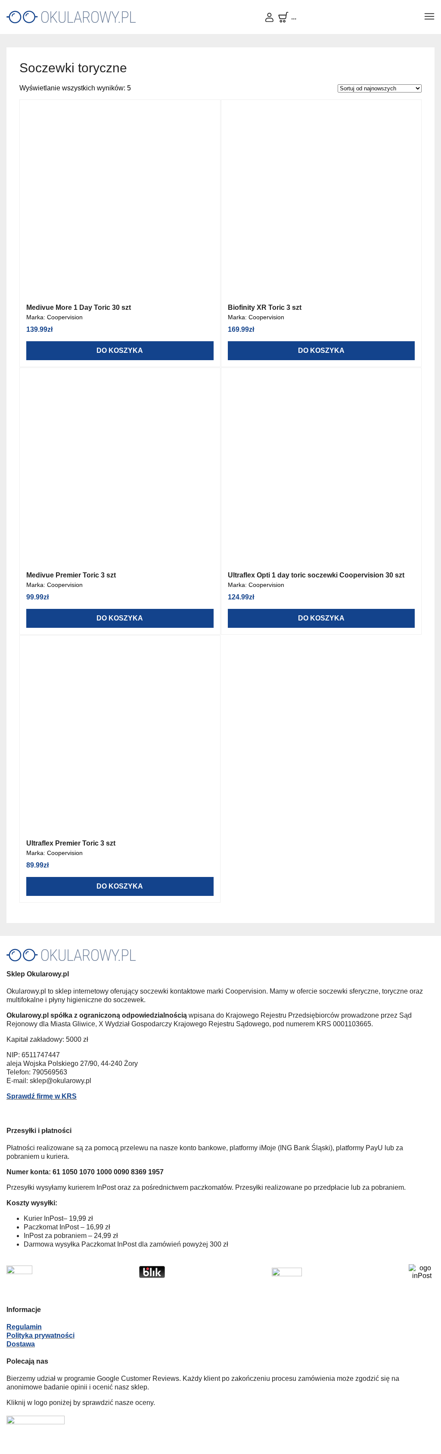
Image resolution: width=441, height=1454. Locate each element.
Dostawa (20, 1344)
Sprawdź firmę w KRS (41, 1096)
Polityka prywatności (40, 1335)
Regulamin (24, 1327)
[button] (429, 17)
